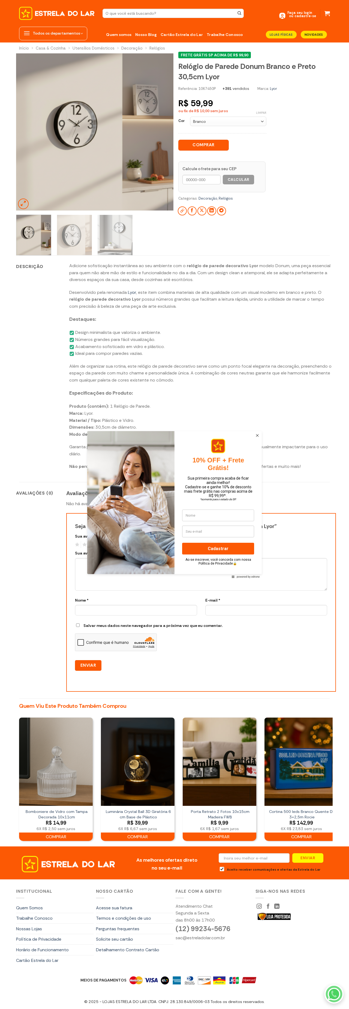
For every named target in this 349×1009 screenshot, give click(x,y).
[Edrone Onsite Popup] (174, 504)
